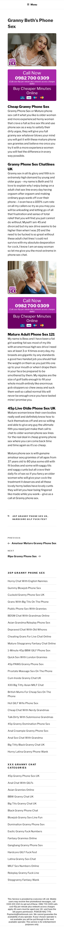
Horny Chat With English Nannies (28, 581)
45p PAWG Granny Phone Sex (26, 664)
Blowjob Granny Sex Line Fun (25, 817)
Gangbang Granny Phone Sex (25, 845)
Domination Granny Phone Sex (26, 824)
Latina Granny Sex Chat (22, 859)
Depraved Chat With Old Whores (27, 629)
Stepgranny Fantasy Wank (23, 879)
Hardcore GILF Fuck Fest (29, 519)
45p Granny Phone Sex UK (30, 516)
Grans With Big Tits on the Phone (28, 601)
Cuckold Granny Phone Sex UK (26, 594)
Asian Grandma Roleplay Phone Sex (29, 622)
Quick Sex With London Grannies (27, 657)
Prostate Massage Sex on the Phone (30, 671)
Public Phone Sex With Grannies (27, 608)
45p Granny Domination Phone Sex (29, 723)
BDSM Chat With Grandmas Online (28, 615)
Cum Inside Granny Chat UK (24, 678)
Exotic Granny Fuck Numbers (25, 831)
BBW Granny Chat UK (21, 796)
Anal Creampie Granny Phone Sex (28, 730)
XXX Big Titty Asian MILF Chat (26, 685)
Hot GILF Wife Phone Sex (23, 703)
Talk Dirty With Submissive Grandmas (30, 717)
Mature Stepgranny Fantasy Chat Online (32, 643)
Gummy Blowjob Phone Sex (24, 588)
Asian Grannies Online (21, 789)
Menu (34, 4)
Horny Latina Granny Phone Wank (28, 751)
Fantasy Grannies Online (22, 838)
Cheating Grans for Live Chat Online (29, 636)
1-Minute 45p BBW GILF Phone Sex (29, 650)
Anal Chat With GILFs (20, 782)
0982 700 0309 (32, 78)
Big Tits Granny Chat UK (22, 803)
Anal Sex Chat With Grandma (25, 737)
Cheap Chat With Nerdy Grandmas (28, 710)
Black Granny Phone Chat (23, 810)
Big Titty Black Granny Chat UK (26, 744)
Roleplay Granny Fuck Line (23, 872)
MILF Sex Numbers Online (23, 866)
